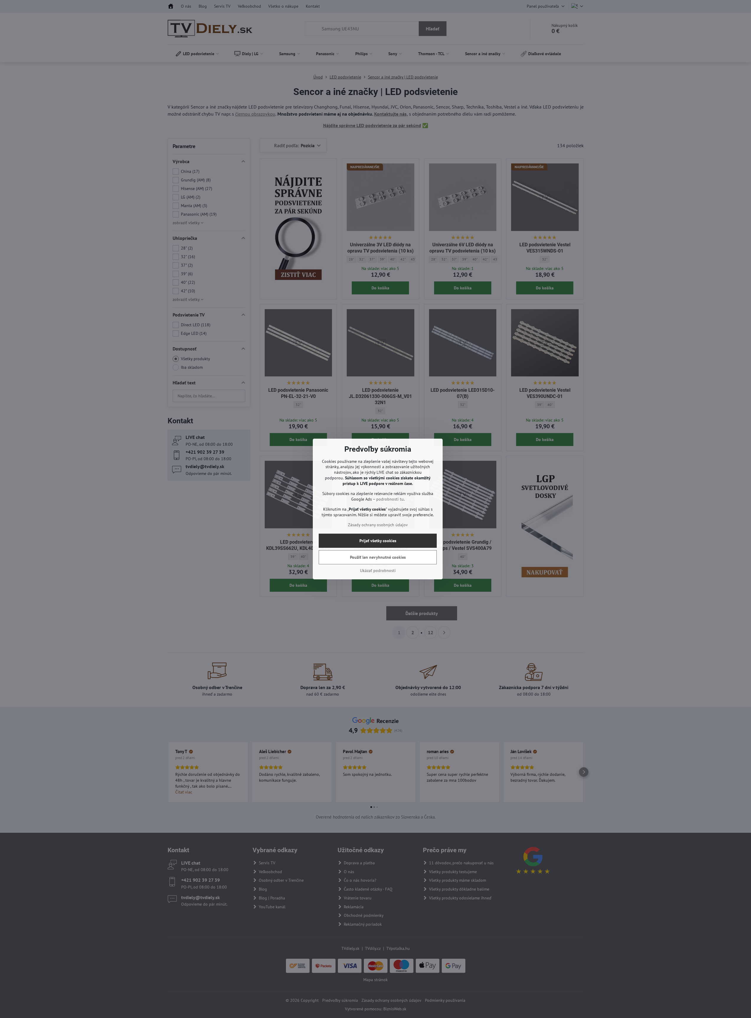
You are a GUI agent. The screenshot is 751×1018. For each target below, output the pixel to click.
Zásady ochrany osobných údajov (378, 524)
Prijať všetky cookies (377, 540)
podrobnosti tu (390, 499)
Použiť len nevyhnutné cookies (378, 557)
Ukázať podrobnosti (378, 570)
